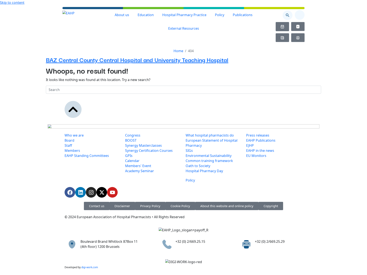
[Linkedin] (80, 192)
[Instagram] (91, 192)
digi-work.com (89, 267)
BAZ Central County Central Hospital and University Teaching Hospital (137, 59)
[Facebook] (70, 192)
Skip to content (12, 2)
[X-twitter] (101, 192)
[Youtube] (112, 192)
